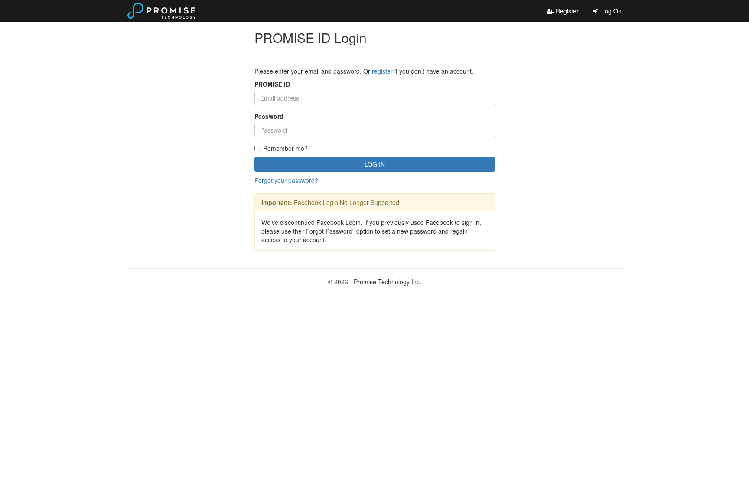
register (382, 71)
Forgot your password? (286, 180)
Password (268, 116)
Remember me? (285, 148)
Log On (610, 10)
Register (566, 10)
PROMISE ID (272, 84)
